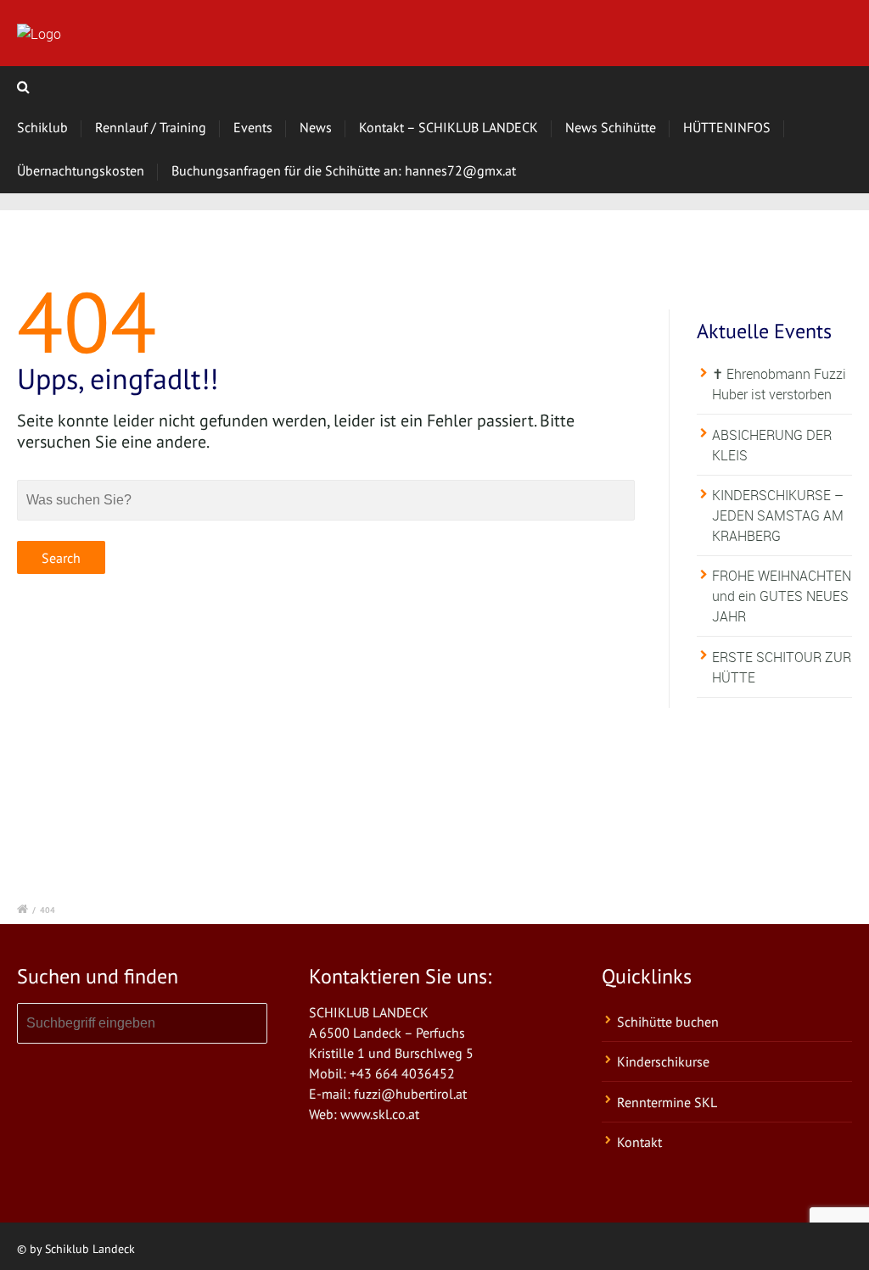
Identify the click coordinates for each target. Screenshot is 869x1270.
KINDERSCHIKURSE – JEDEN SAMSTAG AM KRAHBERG (778, 515)
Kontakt (639, 1142)
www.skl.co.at (379, 1114)
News (316, 127)
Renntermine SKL (667, 1102)
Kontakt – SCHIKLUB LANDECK (448, 127)
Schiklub (42, 127)
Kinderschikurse (663, 1061)
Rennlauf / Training (150, 127)
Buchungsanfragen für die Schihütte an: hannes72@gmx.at (343, 170)
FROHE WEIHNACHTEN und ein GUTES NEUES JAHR (781, 596)
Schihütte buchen (668, 1021)
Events (252, 127)
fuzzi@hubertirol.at (410, 1093)
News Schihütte (610, 127)
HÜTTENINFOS (727, 127)
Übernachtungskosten (80, 170)
